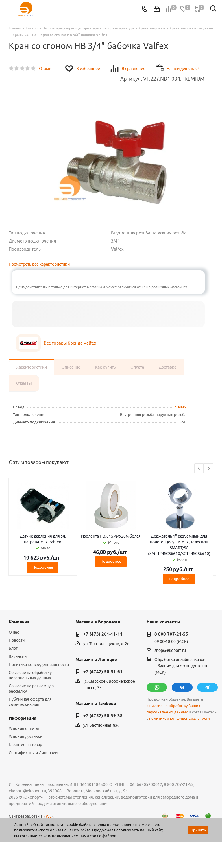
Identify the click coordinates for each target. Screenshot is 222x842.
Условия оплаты (24, 728)
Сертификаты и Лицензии (33, 752)
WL (48, 816)
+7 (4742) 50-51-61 (103, 671)
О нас (14, 632)
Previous (199, 469)
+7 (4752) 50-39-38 (103, 715)
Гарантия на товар (25, 744)
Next (208, 469)
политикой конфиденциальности (179, 718)
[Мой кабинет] (157, 9)
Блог (13, 648)
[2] (17, 68)
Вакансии (18, 656)
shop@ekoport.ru (170, 650)
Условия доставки (25, 736)
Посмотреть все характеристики (39, 264)
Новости (17, 640)
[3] (22, 68)
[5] (33, 68)
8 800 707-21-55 (171, 634)
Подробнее (42, 567)
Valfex (180, 407)
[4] (28, 68)
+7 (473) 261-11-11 (103, 634)
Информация (22, 718)
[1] (11, 68)
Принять (198, 830)
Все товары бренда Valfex (70, 342)
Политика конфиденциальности (39, 664)
